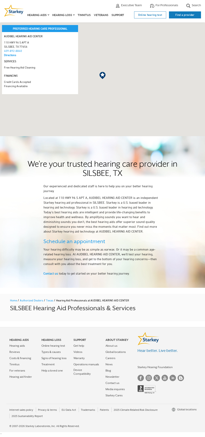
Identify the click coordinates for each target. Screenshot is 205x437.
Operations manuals (86, 364)
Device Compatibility (82, 371)
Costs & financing (20, 358)
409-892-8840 (13, 50)
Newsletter (112, 376)
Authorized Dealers (32, 300)
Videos (77, 351)
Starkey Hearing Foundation (155, 367)
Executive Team (131, 5)
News (109, 364)
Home (14, 300)
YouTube (165, 378)
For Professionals (166, 5)
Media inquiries (115, 389)
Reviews (14, 351)
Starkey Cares (114, 395)
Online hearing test (150, 15)
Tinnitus (84, 15)
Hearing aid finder (20, 376)
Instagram (149, 378)
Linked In (173, 378)
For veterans (17, 370)
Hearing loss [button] (62, 15)
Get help (78, 345)
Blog (108, 370)
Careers (110, 358)
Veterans (101, 15)
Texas (50, 300)
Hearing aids (17, 345)
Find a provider (185, 15)
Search (196, 5)
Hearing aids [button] (37, 15)
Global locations (116, 351)
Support (118, 15)
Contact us (50, 273)
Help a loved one (52, 370)
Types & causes (51, 351)
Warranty (79, 358)
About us (111, 345)
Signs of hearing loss (53, 358)
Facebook (141, 378)
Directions (10, 55)
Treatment (48, 364)
